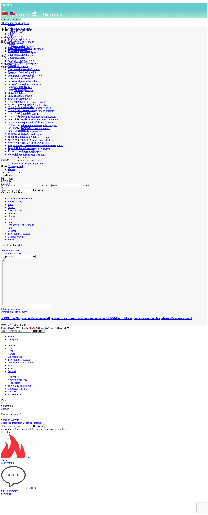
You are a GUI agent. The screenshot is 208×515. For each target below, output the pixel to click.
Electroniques (15, 210)
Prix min (5, 185)
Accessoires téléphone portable (30, 102)
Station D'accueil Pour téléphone (37, 140)
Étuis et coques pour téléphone (30, 154)
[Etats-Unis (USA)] (12, 14)
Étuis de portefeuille (31, 160)
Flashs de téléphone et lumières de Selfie (41, 119)
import (11, 222)
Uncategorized (15, 166)
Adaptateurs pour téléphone (35, 105)
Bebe (10, 204)
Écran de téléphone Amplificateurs (38, 116)
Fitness (11, 216)
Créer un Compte (10, 419)
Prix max (46, 185)
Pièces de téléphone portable (28, 163)
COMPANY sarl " (43, 328)
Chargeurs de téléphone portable (37, 110)
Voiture (11, 169)
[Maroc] (5, 14)
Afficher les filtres (10, 250)
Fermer (5, 159)
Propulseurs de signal (32, 134)
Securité (12, 230)
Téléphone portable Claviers (35, 148)
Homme (12, 219)
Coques (25, 157)
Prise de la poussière (31, 131)
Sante (10, 227)
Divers (11, 207)
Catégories (6, 37)
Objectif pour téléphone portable (37, 122)
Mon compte (14, 394)
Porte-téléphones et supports (35, 128)
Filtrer (86, 186)
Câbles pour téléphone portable (37, 107)
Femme (11, 213)
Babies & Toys (15, 201)
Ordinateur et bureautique (21, 225)
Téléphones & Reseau (19, 233)
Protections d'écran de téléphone (37, 137)
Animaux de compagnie (20, 198)
